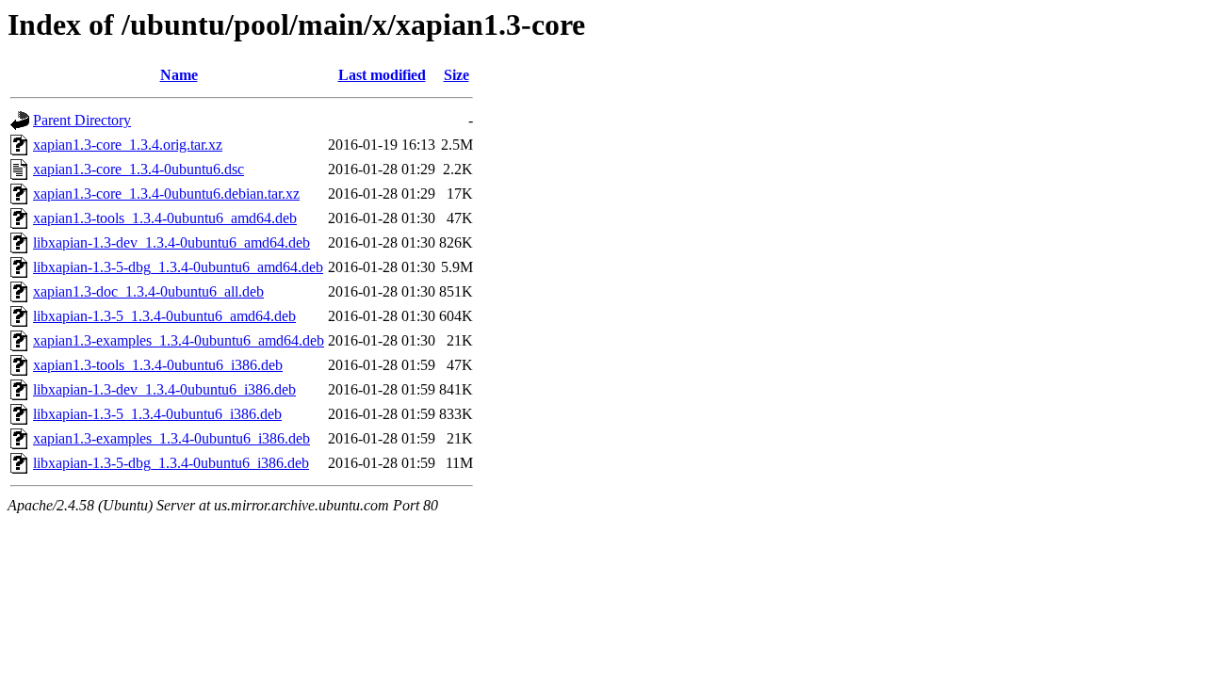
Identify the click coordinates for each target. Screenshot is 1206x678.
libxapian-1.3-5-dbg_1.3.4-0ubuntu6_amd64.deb (178, 267)
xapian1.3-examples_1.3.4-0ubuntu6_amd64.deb (178, 340)
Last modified (382, 75)
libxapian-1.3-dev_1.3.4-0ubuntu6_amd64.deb (171, 242)
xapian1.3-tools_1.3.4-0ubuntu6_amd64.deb (165, 218)
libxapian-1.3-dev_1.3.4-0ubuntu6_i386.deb (164, 389)
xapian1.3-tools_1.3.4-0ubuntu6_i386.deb (158, 365)
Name (179, 75)
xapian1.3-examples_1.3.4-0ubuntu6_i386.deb (171, 438)
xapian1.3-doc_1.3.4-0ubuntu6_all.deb (148, 291)
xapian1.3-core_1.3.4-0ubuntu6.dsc (138, 169)
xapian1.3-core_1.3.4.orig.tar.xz (127, 145)
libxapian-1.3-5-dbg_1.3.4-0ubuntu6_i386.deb (171, 463)
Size (456, 75)
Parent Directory (82, 120)
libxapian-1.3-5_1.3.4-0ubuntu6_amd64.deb (164, 316)
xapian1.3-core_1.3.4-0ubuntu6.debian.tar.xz (166, 194)
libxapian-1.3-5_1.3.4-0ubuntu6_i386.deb (157, 414)
